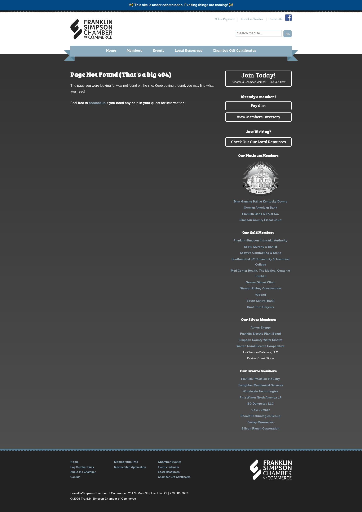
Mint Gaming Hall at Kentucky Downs (260, 201)
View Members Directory (258, 116)
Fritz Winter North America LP (261, 397)
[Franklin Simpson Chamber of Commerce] (91, 38)
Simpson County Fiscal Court (260, 220)
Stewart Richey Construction (260, 288)
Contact (75, 476)
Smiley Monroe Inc (260, 422)
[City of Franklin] (260, 195)
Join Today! (258, 77)
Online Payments (224, 19)
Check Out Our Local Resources (258, 141)
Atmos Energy (261, 327)
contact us (97, 103)
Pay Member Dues (82, 467)
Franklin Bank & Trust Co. (260, 213)
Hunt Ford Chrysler (260, 307)
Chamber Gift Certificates (234, 50)
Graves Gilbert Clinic (260, 282)
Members (134, 50)
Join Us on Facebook (288, 17)
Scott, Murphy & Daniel (260, 246)
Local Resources (188, 50)
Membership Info (126, 461)
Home (111, 50)
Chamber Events (169, 461)
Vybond (260, 294)
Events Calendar (168, 467)
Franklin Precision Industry (260, 378)
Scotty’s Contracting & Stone (260, 252)
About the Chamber (252, 19)
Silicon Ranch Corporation (260, 428)
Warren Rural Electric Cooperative (260, 346)
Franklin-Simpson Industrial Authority (260, 240)
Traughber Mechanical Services (260, 385)
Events (158, 50)
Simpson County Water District (260, 340)
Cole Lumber (260, 409)
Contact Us (276, 19)
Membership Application (130, 467)
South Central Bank (260, 300)
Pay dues (258, 105)
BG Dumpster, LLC (260, 403)
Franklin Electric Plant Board (260, 333)
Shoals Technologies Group (260, 416)
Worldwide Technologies (260, 391)
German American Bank (260, 207)
